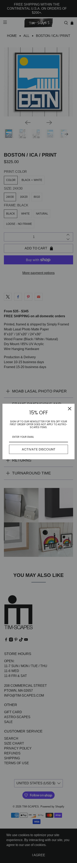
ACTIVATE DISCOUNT (38, 449)
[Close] (70, 409)
